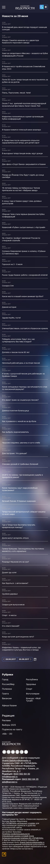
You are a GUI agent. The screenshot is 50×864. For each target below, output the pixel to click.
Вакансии (7, 698)
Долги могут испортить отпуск (15, 538)
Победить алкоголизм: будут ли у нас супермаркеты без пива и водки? (18, 340)
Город (5, 679)
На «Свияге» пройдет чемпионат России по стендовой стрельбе (21, 239)
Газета (5, 693)
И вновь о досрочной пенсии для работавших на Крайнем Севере (23, 374)
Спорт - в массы (9, 615)
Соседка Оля (8, 286)
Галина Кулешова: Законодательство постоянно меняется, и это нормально (23, 550)
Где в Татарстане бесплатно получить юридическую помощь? (18, 526)
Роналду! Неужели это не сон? (15, 562)
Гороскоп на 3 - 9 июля (12, 264)
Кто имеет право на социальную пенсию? (20, 400)
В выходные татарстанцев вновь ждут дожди (22, 153)
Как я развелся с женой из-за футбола (19, 421)
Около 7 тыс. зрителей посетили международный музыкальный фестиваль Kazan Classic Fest (24, 104)
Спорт (29, 689)
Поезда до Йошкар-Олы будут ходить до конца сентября (23, 176)
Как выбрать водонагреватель (15, 432)
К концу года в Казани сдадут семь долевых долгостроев (22, 202)
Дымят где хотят (9, 572)
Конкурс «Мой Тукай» (33, 699)
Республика (32, 679)
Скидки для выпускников (13, 604)
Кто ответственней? (10, 626)
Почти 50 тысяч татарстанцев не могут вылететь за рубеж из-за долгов (25, 80)
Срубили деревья (10, 594)
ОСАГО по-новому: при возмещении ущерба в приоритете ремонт (22, 476)
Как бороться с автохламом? (15, 583)
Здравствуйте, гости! (11, 318)
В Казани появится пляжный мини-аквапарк (21, 130)
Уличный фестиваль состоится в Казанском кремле (25, 328)
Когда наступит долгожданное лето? (18, 637)
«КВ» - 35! (7, 733)
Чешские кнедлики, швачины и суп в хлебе (21, 443)
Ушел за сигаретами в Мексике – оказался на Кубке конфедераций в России (25, 54)
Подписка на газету (12, 729)
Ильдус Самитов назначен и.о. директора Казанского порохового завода (20, 41)
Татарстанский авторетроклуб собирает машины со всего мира (24, 513)
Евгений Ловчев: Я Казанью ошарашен (19, 501)
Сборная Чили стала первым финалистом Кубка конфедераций (23, 215)
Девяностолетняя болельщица (15, 410)
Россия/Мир (8, 684)
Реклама (6, 720)
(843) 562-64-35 (30, 779)
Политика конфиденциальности (16, 834)
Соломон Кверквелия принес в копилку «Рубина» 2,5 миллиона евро (24, 252)
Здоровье (31, 684)
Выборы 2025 (9, 725)
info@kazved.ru (10, 776)
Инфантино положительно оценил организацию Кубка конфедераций (23, 117)
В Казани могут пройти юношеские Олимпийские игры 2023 (23, 67)
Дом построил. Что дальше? (14, 453)
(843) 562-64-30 (21, 774)
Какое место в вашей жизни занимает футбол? (22, 296)
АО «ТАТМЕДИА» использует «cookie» (18, 823)
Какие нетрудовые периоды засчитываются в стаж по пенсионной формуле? (24, 388)
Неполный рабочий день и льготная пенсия (21, 363)
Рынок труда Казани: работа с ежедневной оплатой (24, 275)
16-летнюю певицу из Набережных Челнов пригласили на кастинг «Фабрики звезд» (21, 189)
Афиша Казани (9, 705)
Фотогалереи (32, 693)
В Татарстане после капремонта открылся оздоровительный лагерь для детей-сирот (20, 141)
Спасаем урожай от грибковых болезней (20, 464)
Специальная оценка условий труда (18, 836)
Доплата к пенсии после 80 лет (15, 352)
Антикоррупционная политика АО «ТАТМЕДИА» (22, 838)
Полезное (7, 689)
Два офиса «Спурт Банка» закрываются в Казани (24, 164)
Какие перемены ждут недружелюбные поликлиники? (19, 489)
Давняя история (9, 307)
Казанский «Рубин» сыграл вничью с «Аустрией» (23, 227)
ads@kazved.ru (9, 782)
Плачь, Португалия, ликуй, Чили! (16, 93)
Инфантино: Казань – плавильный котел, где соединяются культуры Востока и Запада (21, 648)
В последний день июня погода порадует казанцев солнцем (24, 28)
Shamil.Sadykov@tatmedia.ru (16, 760)
